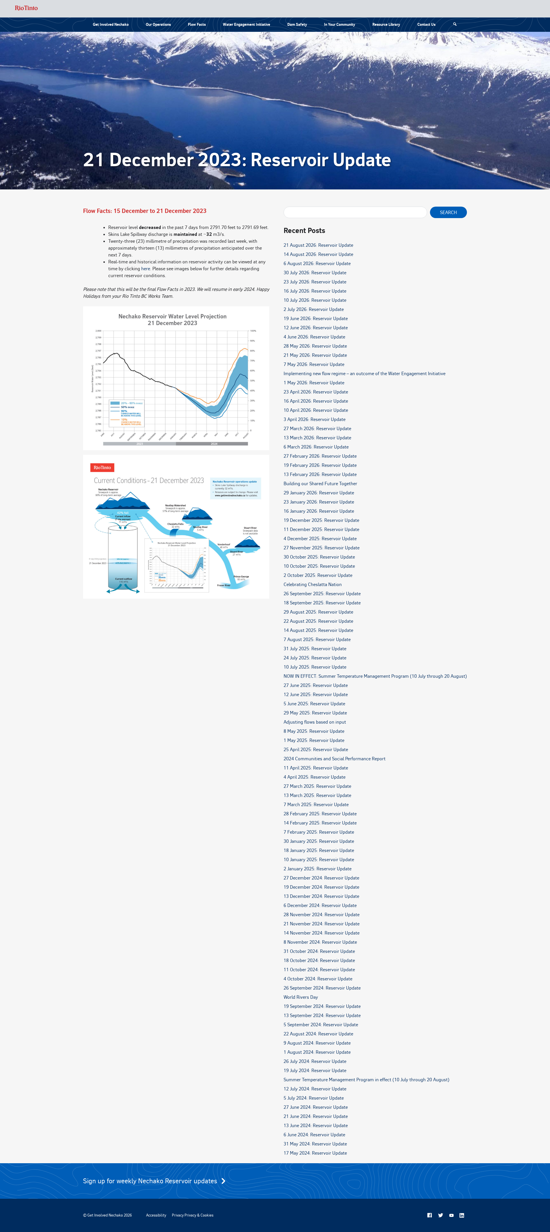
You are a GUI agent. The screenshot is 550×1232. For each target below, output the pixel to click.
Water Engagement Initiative (246, 24)
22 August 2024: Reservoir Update (318, 1034)
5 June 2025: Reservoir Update (314, 703)
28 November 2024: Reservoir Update (322, 914)
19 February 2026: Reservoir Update (320, 465)
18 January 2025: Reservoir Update (319, 850)
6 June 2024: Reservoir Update (314, 1134)
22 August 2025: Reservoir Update (318, 621)
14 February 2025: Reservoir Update (320, 823)
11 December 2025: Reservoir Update (321, 529)
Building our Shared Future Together (320, 483)
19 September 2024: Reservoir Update (322, 1006)
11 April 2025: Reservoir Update (316, 768)
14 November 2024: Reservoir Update (322, 933)
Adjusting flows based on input (315, 722)
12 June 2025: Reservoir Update (316, 694)
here (145, 268)
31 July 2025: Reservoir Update (315, 648)
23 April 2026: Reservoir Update (316, 392)
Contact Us (426, 24)
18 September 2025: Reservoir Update (322, 603)
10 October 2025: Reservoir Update (319, 566)
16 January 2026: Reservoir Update (319, 511)
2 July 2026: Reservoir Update (314, 309)
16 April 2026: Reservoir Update (316, 401)
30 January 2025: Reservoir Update (319, 841)
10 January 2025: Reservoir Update (319, 859)
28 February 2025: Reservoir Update (320, 813)
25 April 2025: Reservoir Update (316, 749)
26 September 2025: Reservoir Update (322, 593)
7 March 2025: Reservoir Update (316, 804)
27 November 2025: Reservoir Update (322, 548)
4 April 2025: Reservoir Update (314, 777)
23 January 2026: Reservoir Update (319, 502)
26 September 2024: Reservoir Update (322, 988)
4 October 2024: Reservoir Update (318, 979)
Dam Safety (297, 24)
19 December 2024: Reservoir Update (321, 887)
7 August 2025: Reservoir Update (317, 639)
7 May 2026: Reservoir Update (314, 364)
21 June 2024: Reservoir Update (316, 1116)
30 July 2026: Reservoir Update (315, 272)
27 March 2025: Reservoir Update (317, 786)
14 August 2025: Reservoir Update (318, 630)
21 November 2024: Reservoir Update (322, 924)
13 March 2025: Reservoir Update (317, 795)
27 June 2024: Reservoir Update (316, 1107)
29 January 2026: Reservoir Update (319, 492)
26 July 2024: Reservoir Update (315, 1061)
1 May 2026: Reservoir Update (314, 382)
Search (448, 212)
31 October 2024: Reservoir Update (319, 951)
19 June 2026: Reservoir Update (316, 318)
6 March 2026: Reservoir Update (316, 447)
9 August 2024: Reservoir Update (317, 1043)
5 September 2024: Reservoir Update (321, 1024)
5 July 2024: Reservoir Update (314, 1098)
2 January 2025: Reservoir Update (317, 868)
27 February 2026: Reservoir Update (320, 456)
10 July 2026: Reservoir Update (315, 300)
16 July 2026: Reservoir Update (315, 291)
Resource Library (386, 24)
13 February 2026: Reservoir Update (320, 474)
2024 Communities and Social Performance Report (335, 758)
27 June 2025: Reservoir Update (316, 685)
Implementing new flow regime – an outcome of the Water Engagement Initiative (364, 373)
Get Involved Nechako (111, 24)
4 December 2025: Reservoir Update (320, 538)
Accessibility (156, 1215)
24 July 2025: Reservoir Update (315, 658)
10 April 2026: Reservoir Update (316, 410)
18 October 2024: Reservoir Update (319, 960)
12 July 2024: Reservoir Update (315, 1089)
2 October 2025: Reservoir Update (318, 575)
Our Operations (158, 24)
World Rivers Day (301, 997)
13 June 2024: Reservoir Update (316, 1125)
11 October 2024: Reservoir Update (319, 969)
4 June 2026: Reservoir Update (314, 337)
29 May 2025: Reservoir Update (315, 713)
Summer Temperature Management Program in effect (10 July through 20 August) (366, 1079)
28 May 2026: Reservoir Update (315, 346)
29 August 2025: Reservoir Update (318, 612)
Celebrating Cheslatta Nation (313, 584)
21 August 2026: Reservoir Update (318, 245)
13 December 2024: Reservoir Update (321, 896)
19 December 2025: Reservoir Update (321, 520)
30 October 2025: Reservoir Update (319, 557)
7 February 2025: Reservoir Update (319, 832)
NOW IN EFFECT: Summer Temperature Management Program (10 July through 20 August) (375, 676)
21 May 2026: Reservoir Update (315, 355)
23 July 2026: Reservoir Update (315, 282)
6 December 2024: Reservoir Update (320, 905)
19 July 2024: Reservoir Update (315, 1070)
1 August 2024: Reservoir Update (317, 1052)
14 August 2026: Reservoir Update (318, 254)
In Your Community (339, 24)
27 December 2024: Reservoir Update (321, 878)
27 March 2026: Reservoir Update (317, 428)
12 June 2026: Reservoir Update (316, 327)
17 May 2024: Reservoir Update (315, 1153)
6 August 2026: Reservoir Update (317, 263)
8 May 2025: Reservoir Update (314, 731)
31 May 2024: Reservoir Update (315, 1144)
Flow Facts (197, 24)
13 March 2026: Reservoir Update (317, 437)
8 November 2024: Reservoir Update (320, 942)
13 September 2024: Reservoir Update (322, 1015)
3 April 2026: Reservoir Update (314, 419)
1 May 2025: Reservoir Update (314, 740)
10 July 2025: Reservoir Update (315, 667)
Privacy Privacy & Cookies (192, 1215)
